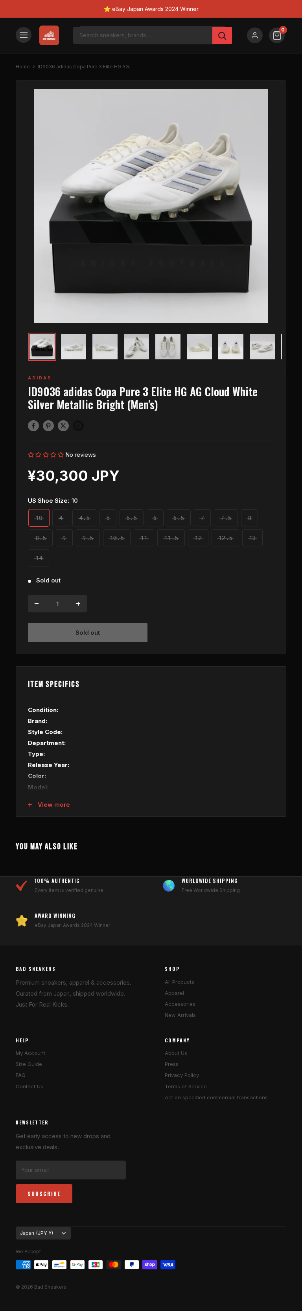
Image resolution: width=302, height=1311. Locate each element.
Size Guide (29, 1064)
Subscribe (44, 1193)
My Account (30, 1053)
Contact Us (29, 1086)
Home (23, 67)
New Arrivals (180, 1015)
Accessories (180, 1004)
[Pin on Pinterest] (48, 425)
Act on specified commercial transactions (216, 1097)
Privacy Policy (182, 1075)
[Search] (222, 35)
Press (172, 1064)
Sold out (88, 632)
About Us (176, 1053)
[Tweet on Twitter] (63, 425)
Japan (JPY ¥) (36, 1233)
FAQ (21, 1075)
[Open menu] (23, 35)
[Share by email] (78, 425)
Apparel (174, 993)
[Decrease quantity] (36, 603)
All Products (179, 982)
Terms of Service (186, 1086)
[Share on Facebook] (33, 425)
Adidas (40, 378)
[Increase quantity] (78, 603)
